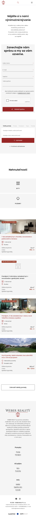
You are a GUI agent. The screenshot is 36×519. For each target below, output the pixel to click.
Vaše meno (6, 63)
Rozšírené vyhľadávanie (18, 146)
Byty (18, 468)
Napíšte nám (18, 487)
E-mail (4, 70)
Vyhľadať (19, 140)
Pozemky (18, 471)
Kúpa (27, 126)
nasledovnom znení (24, 93)
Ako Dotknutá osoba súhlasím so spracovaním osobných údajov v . (19, 92)
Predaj (15, 126)
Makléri (18, 484)
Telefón (5, 76)
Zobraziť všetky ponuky (18, 387)
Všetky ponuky (7, 126)
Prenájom (21, 126)
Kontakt (18, 490)
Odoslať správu (19, 109)
